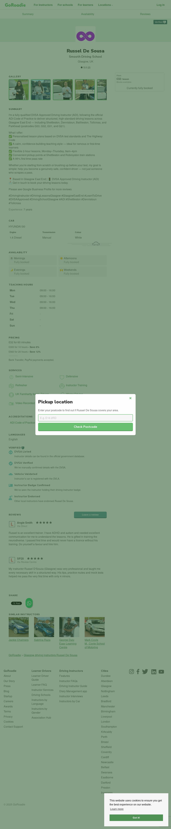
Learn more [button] (117, 809)
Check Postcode (85, 427)
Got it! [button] (136, 817)
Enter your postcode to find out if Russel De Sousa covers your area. (78, 410)
